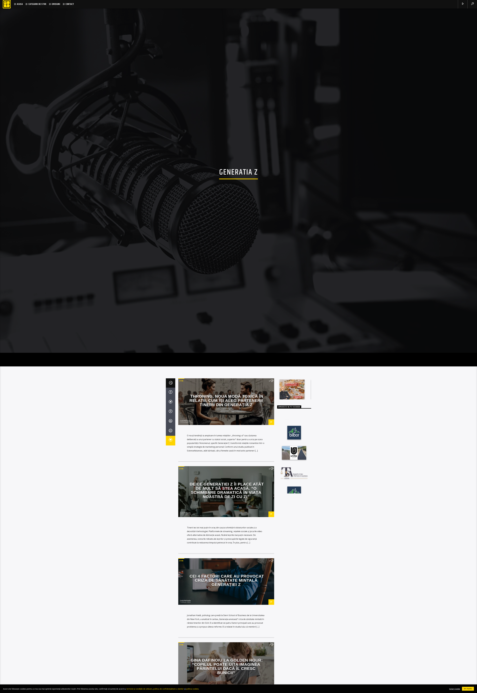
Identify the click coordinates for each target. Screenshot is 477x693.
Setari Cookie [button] (454, 689)
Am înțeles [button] (468, 688)
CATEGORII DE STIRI (37, 4)
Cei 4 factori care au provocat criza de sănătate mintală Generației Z (227, 600)
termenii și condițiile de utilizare (139, 689)
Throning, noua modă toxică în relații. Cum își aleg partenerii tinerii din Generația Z (226, 420)
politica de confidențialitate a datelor (168, 689)
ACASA (20, 4)
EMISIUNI (56, 4)
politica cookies (192, 689)
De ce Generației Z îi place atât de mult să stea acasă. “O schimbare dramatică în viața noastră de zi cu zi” (227, 510)
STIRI (181, 401)
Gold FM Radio (185, 441)
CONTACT (70, 4)
